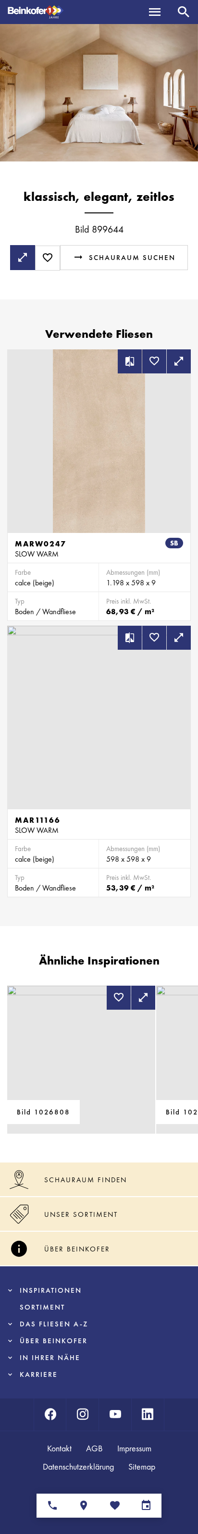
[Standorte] (83, 1506)
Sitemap (141, 1466)
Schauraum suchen (132, 257)
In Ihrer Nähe (50, 1357)
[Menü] (154, 12)
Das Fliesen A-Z (54, 1324)
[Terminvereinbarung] (145, 1506)
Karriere (39, 1374)
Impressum (134, 1448)
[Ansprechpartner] (52, 1506)
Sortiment (42, 1307)
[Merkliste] (114, 1506)
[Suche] (183, 12)
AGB (94, 1448)
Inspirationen (51, 1290)
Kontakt (59, 1448)
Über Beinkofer (53, 1341)
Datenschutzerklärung (78, 1466)
